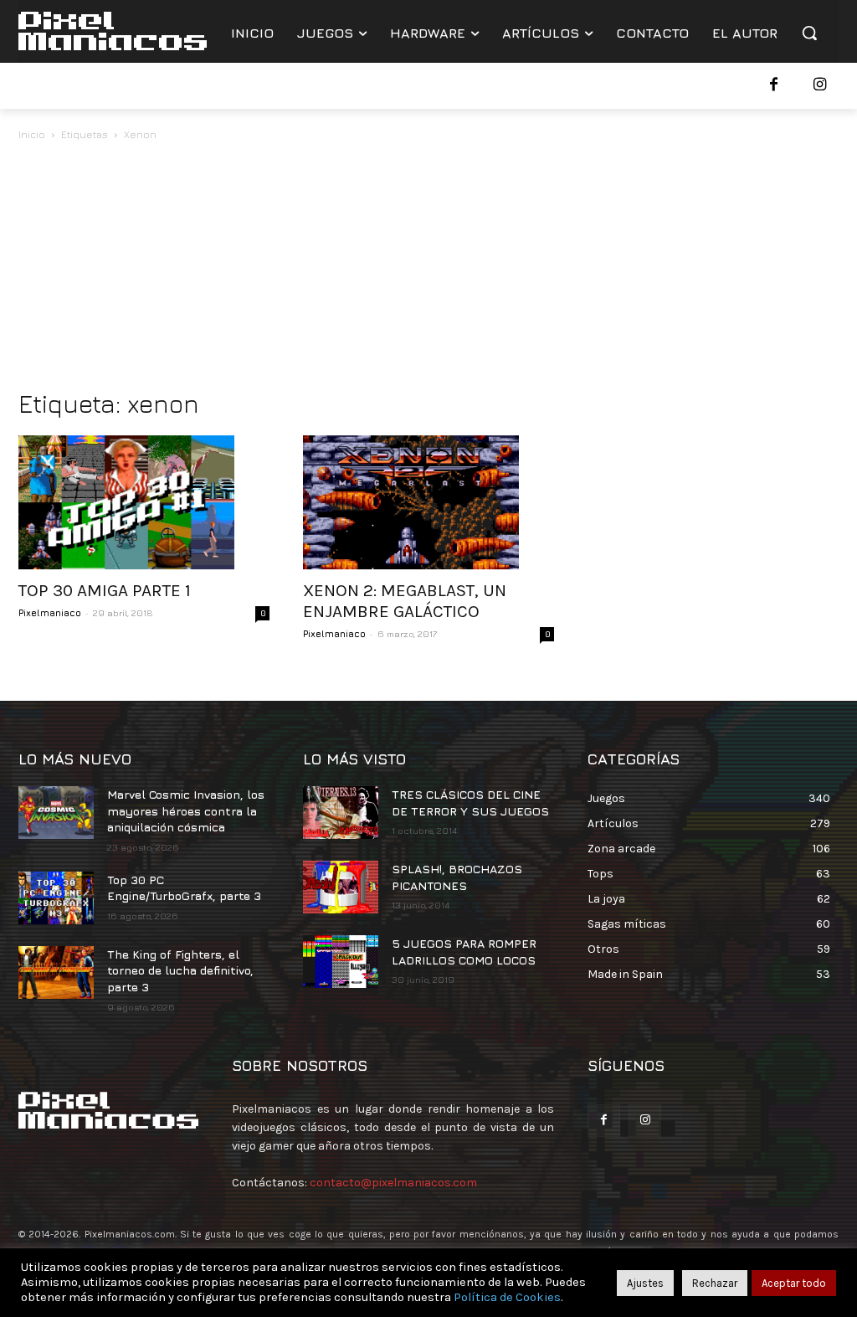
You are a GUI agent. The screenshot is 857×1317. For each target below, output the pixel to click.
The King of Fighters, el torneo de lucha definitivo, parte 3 (180, 970)
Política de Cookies (507, 1297)
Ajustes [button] (645, 1283)
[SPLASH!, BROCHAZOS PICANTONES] (340, 887)
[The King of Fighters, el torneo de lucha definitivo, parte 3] (56, 972)
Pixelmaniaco (49, 612)
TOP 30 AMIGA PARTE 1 (104, 590)
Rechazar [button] (714, 1283)
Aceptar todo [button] (794, 1283)
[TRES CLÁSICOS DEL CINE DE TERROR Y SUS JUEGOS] (340, 812)
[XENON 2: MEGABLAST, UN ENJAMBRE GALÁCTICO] (428, 502)
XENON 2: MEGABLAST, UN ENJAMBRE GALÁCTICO (404, 600)
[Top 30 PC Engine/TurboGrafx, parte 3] (56, 898)
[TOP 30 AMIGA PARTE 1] (143, 502)
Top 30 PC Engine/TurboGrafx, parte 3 (184, 887)
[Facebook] (774, 86)
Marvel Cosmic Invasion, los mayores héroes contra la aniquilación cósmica (185, 810)
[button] (809, 33)
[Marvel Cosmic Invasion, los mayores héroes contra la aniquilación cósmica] (56, 812)
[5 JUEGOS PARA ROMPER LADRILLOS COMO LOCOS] (340, 961)
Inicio (31, 134)
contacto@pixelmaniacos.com (393, 1183)
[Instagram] (820, 86)
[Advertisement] (428, 269)
